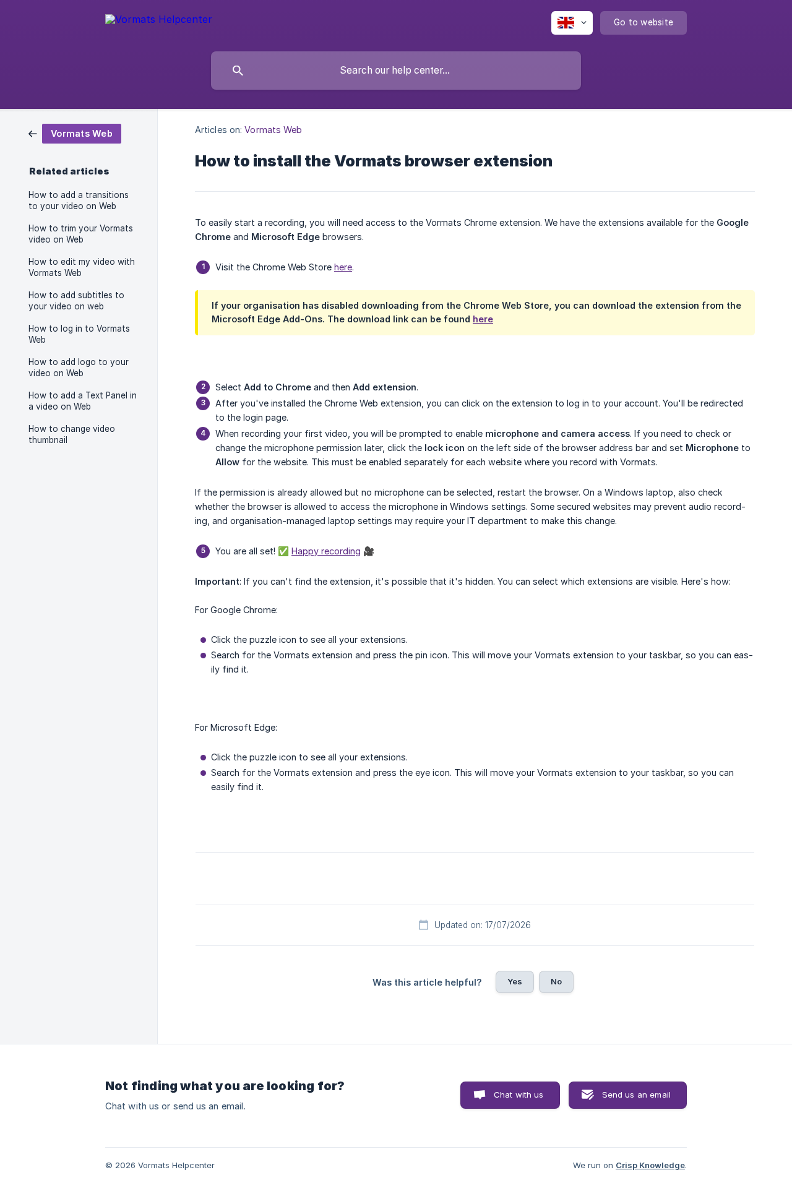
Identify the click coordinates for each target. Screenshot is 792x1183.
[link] (74, 133)
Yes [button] (514, 981)
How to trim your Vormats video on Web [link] (80, 233)
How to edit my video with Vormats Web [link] (81, 267)
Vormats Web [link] (273, 129)
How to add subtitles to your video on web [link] (76, 300)
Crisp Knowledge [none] (650, 1165)
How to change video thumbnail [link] (71, 434)
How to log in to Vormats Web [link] (79, 334)
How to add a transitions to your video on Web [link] (78, 200)
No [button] (556, 981)
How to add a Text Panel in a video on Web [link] (82, 400)
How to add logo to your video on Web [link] (78, 367)
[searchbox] (396, 70)
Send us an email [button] (636, 1094)
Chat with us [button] (519, 1094)
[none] (158, 21)
